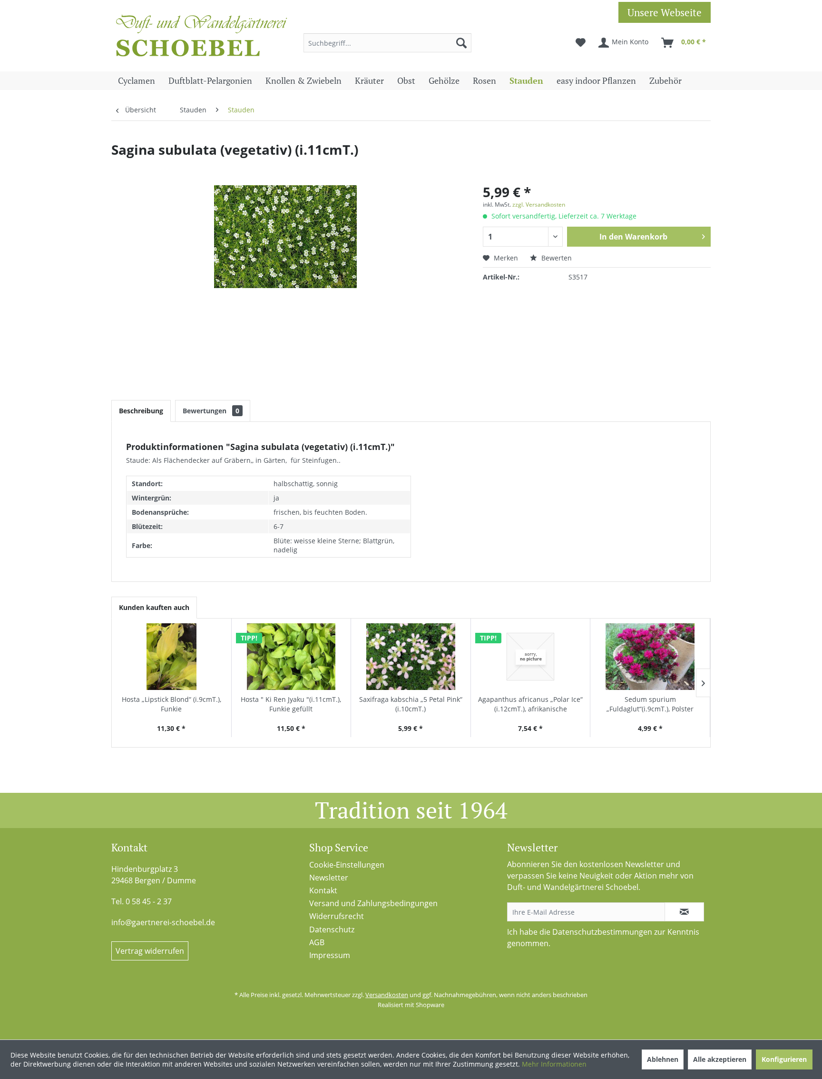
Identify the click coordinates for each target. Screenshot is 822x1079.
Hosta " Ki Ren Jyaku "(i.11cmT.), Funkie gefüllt (291, 704)
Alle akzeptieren (719, 1059)
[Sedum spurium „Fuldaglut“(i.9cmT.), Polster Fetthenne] (650, 656)
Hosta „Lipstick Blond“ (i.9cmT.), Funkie (171, 704)
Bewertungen (211, 410)
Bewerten (555, 257)
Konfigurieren (784, 1059)
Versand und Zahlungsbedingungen (373, 903)
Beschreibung (141, 410)
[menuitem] (387, 42)
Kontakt (323, 890)
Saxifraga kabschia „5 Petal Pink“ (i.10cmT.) (410, 704)
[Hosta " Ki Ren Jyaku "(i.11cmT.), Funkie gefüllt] (291, 656)
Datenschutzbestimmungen (602, 932)
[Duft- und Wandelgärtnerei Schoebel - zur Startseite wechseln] (201, 38)
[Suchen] (461, 42)
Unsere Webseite (664, 12)
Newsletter (328, 877)
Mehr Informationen (554, 1064)
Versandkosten (386, 994)
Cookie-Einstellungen (346, 864)
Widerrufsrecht (336, 916)
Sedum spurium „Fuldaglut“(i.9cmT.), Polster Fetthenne (650, 704)
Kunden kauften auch (154, 607)
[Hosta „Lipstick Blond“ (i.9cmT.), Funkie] (171, 656)
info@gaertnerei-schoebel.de (163, 922)
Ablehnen (662, 1059)
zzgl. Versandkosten (538, 204)
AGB (316, 942)
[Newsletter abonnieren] (684, 911)
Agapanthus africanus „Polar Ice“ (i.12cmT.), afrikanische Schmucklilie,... (530, 704)
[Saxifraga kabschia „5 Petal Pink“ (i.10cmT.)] (411, 656)
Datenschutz (331, 929)
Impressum (329, 955)
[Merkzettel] (580, 42)
